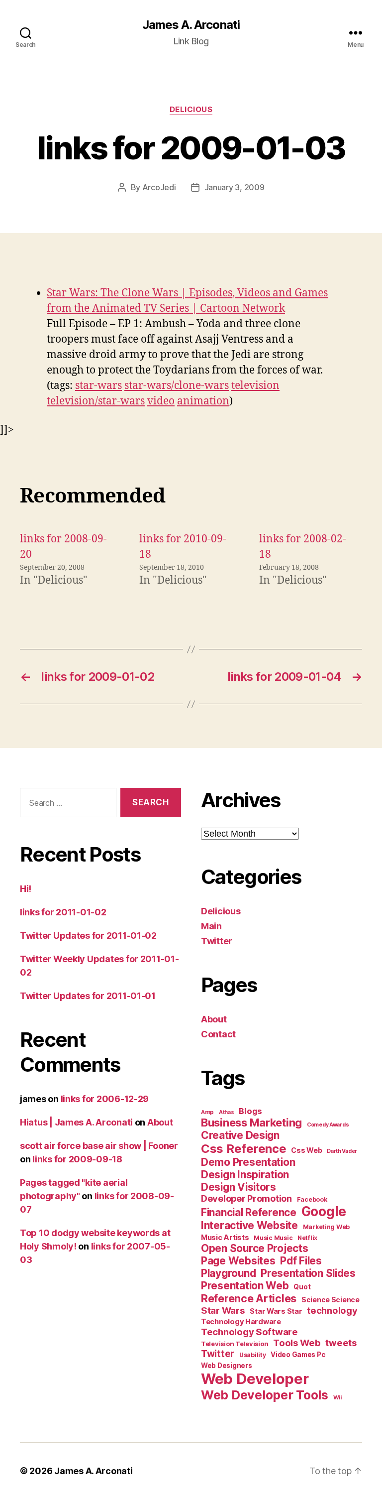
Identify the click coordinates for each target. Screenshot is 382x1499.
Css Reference (243, 1148)
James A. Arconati (190, 25)
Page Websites (238, 1260)
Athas (226, 1112)
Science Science (330, 1299)
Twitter (216, 941)
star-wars (98, 385)
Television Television (234, 1344)
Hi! (25, 888)
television (255, 385)
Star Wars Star (276, 1311)
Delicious (191, 109)
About (160, 1122)
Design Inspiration (245, 1174)
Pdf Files (301, 1260)
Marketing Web (326, 1227)
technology (332, 1310)
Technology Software (249, 1331)
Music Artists (225, 1237)
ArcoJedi (159, 187)
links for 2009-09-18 (77, 1159)
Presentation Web (245, 1285)
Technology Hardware (241, 1321)
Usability (252, 1355)
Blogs (250, 1111)
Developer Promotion (246, 1198)
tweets (340, 1342)
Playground (228, 1273)
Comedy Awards (328, 1125)
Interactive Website (249, 1225)
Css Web (306, 1150)
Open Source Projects (254, 1248)
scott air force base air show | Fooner (99, 1145)
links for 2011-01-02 (63, 912)
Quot (301, 1287)
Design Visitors (238, 1187)
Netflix (307, 1238)
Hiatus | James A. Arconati (76, 1122)
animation (203, 401)
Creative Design (240, 1135)
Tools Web (297, 1342)
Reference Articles (248, 1298)
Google (323, 1211)
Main (211, 926)
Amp (207, 1112)
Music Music (273, 1238)
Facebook (312, 1199)
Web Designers (226, 1366)
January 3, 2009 (234, 187)
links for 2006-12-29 (105, 1099)
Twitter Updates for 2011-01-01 (88, 996)
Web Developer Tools (264, 1394)
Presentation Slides (308, 1273)
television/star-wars (96, 401)
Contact (218, 1034)
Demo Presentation (248, 1162)
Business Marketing (251, 1122)
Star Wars (223, 1310)
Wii (337, 1397)
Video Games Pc (298, 1355)
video (161, 401)
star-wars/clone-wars (176, 385)
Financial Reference (248, 1212)
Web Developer (255, 1378)
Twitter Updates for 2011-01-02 (88, 935)
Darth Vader (342, 1151)
